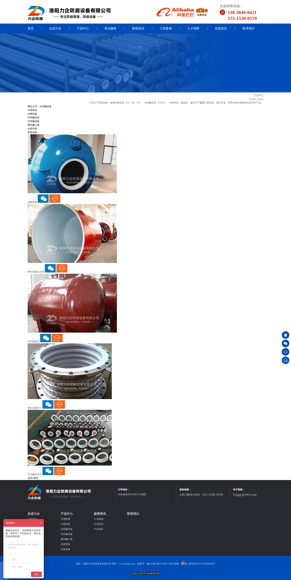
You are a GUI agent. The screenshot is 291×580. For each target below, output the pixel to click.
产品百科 (98, 529)
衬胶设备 (32, 132)
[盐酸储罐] (72, 192)
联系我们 (249, 28)
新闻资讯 (138, 28)
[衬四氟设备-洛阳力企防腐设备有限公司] (69, 20)
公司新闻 (98, 519)
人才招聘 (193, 28)
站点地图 (174, 563)
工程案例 (166, 28)
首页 (31, 28)
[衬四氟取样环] (70, 465)
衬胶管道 (32, 128)
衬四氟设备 (46, 106)
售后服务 (110, 28)
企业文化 (32, 529)
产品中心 (83, 28)
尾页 (36, 478)
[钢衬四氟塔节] (70, 398)
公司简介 (32, 519)
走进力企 (55, 28)
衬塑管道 (32, 110)
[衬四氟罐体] (72, 332)
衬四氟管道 (33, 117)
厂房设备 (32, 524)
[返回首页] (285, 360)
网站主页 (32, 106)
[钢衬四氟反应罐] (72, 262)
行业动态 (98, 524)
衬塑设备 (32, 114)
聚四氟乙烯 (33, 125)
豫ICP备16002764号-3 (158, 563)
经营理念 (32, 534)
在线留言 (221, 28)
